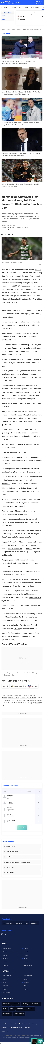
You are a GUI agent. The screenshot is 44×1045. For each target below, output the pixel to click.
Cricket (13, 695)
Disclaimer (32, 1024)
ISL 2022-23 (7, 976)
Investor (4, 1027)
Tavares (17, 628)
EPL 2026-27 (23, 7)
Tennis (16, 1004)
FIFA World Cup (10, 846)
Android (37, 703)
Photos (26, 955)
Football (4, 7)
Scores (14, 7)
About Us (13, 1024)
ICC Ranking (28, 965)
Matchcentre (7, 992)
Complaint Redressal (16, 1027)
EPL (4, 19)
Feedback (22, 1024)
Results (26, 952)
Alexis (12, 542)
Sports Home (5, 29)
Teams (5, 962)
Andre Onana (18, 480)
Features (26, 958)
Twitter (23, 700)
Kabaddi (20, 1009)
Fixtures (5, 952)
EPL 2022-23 (28, 976)
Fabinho (29, 548)
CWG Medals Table (12, 851)
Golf (4, 1009)
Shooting (30, 1009)
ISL (4, 16)
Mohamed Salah (35, 597)
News (19, 29)
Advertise (5, 1024)
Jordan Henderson (15, 548)
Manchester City (20, 686)
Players (26, 962)
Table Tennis (19, 1013)
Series (26, 948)
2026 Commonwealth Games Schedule (18, 862)
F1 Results (23, 697)
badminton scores (13, 697)
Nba (11, 1009)
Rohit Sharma (10, 872)
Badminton (35, 1004)
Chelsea (35, 686)
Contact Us (5, 1031)
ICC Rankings (10, 867)
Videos (5, 958)
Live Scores (7, 948)
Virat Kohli (9, 857)
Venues (5, 965)
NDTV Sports (32, 697)
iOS (3, 705)
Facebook (7, 700)
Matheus (38, 269)
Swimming (7, 1013)
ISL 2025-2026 (35, 7)
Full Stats (22, 827)
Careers (27, 1027)
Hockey (25, 1004)
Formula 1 (6, 1004)
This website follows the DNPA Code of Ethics (16, 1035)
